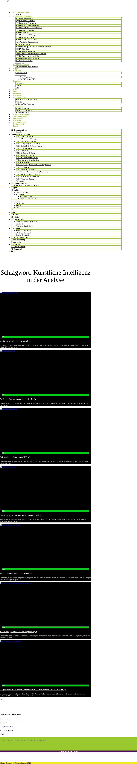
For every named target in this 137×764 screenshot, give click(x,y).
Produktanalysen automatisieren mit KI (18, 399)
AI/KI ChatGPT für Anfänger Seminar (29, 28)
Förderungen (18, 118)
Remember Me (7, 730)
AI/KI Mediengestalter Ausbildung (27, 58)
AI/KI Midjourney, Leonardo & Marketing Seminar (33, 47)
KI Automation (20, 75)
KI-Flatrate (19, 102)
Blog (15, 90)
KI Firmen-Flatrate (20, 122)
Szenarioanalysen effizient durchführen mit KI (21, 515)
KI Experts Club (19, 97)
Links (17, 88)
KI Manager (19, 63)
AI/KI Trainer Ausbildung (24, 61)
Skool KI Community (23, 108)
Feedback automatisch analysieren (16, 573)
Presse (15, 126)
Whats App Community (24, 110)
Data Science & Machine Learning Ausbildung (31, 54)
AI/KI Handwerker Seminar (25, 37)
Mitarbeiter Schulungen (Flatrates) (26, 67)
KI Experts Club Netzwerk (24, 104)
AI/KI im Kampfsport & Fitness (26, 39)
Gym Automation (26, 77)
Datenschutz (20, 83)
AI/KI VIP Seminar (22, 49)
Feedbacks (17, 93)
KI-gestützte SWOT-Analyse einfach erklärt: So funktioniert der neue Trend (33, 690)
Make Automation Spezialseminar (27, 42)
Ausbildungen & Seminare (23, 16)
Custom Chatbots (21, 73)
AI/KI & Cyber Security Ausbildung (28, 56)
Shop (15, 91)
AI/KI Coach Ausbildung (24, 18)
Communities (18, 106)
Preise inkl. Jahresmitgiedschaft (26, 99)
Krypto (16, 69)
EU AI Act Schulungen (21, 114)
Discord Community (22, 112)
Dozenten (18, 14)
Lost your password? (7, 726)
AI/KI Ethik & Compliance (25, 30)
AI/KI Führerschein (22, 32)
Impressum (17, 81)
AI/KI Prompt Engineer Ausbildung (28, 25)
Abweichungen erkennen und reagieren (18, 632)
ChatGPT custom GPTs (28, 79)
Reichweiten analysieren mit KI (15, 457)
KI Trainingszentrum (21, 12)
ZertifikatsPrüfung (20, 116)
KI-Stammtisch (18, 124)
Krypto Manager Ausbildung (25, 21)
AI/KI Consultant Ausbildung (26, 23)
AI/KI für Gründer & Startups (26, 35)
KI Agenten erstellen (23, 44)
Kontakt (18, 86)
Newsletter (17, 95)
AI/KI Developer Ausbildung (26, 51)
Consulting (17, 70)
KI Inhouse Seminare (21, 65)
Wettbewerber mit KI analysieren (15, 341)
